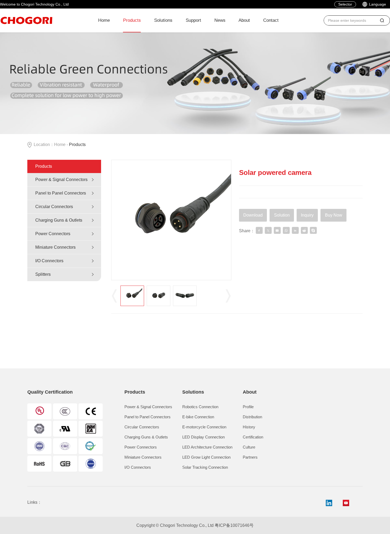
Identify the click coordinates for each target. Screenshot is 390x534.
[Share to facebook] (259, 230)
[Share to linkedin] (295, 230)
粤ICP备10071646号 (234, 525)
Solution (282, 215)
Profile (248, 406)
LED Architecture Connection (207, 447)
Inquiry (307, 215)
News (220, 20)
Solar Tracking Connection (205, 467)
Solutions (163, 20)
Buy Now (333, 215)
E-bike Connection (198, 417)
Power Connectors (52, 233)
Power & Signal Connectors (61, 179)
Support (193, 20)
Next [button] (228, 296)
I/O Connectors (49, 261)
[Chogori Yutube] (346, 503)
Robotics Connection (200, 406)
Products (132, 20)
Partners (250, 457)
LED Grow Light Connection (206, 457)
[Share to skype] (313, 230)
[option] (171, 220)
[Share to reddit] (304, 230)
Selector (345, 4)
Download (253, 215)
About (244, 20)
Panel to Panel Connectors (60, 193)
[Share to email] (277, 230)
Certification (253, 437)
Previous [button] (114, 296)
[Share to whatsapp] (286, 230)
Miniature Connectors (55, 247)
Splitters (43, 274)
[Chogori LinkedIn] (329, 503)
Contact (271, 20)
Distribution (252, 417)
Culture (249, 447)
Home (104, 20)
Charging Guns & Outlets (58, 220)
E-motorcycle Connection (204, 427)
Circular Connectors (54, 206)
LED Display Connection (203, 437)
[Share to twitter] (268, 230)
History (249, 427)
